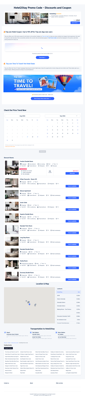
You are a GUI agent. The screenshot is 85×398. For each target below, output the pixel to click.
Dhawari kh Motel (8, 372)
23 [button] (62, 133)
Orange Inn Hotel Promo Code (11, 365)
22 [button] (57, 133)
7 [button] (52, 126)
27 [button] (27, 136)
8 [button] (57, 126)
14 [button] (52, 129)
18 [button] (72, 129)
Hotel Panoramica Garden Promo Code (42, 361)
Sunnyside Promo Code (70, 358)
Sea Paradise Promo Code (25, 358)
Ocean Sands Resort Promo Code (72, 361)
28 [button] (32, 136)
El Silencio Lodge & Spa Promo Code (27, 354)
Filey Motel (22, 372)
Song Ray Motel (38, 372)
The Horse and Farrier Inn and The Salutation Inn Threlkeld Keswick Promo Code (12, 351)
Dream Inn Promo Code (40, 356)
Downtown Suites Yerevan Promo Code (12, 368)
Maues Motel (38, 370)
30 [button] (7, 140)
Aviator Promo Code (39, 358)
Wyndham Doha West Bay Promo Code (12, 361)
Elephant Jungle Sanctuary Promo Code (73, 363)
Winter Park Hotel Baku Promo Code (42, 351)
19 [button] (77, 129)
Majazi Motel (68, 370)
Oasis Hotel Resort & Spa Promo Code (27, 363)
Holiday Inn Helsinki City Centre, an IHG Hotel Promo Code (58, 351)
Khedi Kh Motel (8, 370)
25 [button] (72, 133)
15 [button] (57, 129)
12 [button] (77, 126)
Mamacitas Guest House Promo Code (58, 368)
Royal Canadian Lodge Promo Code (27, 361)
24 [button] (67, 133)
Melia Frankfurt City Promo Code (42, 363)
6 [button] (47, 126)
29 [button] (37, 136)
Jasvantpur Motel (54, 372)
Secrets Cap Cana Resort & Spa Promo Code (73, 351)
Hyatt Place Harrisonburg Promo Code (42, 368)
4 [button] (72, 123)
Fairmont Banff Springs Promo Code (58, 361)
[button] (75, 22)
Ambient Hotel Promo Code (26, 351)
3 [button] (67, 123)
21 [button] (52, 133)
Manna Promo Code (55, 358)
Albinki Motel (23, 370)
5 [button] (77, 123)
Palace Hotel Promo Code (10, 363)
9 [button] (62, 126)
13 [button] (47, 129)
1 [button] (57, 123)
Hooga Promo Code (70, 356)
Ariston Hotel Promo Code (71, 354)
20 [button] (47, 133)
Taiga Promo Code (24, 365)
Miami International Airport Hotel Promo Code (12, 358)
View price (42, 151)
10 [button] (67, 126)
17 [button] (67, 129)
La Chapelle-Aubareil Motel (71, 372)
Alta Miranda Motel (54, 370)
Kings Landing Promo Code (56, 363)
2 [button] (62, 123)
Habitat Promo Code (24, 356)
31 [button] (12, 140)
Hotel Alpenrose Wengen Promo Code (42, 365)
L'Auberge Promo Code (55, 356)
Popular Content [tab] (8, 348)
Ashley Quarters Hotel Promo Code (73, 365)
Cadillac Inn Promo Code (71, 368)
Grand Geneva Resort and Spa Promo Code (12, 356)
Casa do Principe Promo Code (41, 354)
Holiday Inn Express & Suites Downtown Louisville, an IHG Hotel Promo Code (58, 365)
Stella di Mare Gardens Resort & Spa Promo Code (27, 368)
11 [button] (72, 126)
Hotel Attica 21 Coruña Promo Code (12, 354)
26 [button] (77, 133)
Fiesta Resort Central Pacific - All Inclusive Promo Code (58, 354)
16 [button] (62, 129)
